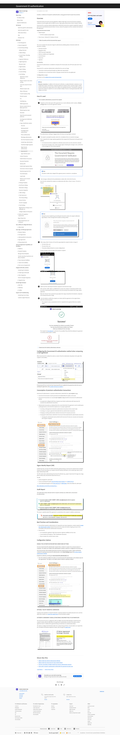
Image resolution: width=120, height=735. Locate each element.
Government (53, 709)
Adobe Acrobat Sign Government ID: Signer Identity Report (51, 662)
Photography (17, 707)
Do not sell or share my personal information (93, 732)
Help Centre (71, 706)
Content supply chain (36, 707)
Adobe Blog (89, 724)
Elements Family (17, 716)
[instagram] (27, 733)
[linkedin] (31, 733)
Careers (89, 709)
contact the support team (53, 614)
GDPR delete (64, 483)
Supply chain (90, 717)
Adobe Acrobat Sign (23, 11)
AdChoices (103, 732)
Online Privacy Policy (49, 669)
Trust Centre (89, 719)
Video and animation (18, 711)
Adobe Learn (71, 711)
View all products (17, 719)
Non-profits (53, 707)
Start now (68, 699)
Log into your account (91, 706)
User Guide (21, 696)
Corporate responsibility (91, 714)
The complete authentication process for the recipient (50, 99)
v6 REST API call (70, 481)
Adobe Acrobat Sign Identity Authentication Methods (49, 660)
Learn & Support (21, 693)
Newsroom (89, 712)
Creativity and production (37, 711)
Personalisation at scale (36, 706)
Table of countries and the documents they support (50, 40)
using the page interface (58, 481)
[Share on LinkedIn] (61, 685)
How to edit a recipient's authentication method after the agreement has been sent (56, 666)
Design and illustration (18, 709)
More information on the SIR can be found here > (47, 486)
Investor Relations (90, 716)
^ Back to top (102, 691)
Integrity (89, 721)
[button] (25, 42)
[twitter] (29, 733)
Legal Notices (40, 669)
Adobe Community (72, 709)
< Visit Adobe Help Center (23, 690)
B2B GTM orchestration (36, 712)
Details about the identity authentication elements (49, 347)
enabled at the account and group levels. (53, 77)
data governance (56, 483)
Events (89, 711)
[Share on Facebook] (56, 685)
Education (52, 706)
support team (67, 627)
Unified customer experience (37, 709)
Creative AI (16, 706)
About (88, 707)
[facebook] (24, 733)
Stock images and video (18, 717)
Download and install (72, 707)
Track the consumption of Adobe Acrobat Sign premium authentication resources (55, 664)
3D (15, 714)
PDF (15, 712)
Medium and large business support (74, 712)
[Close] (78, 733)
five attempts (50, 331)
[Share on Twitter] (58, 685)
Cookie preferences (82, 732)
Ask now (45, 699)
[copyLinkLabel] (64, 685)
